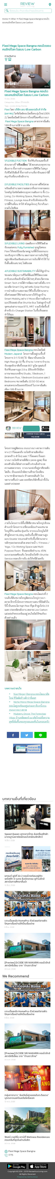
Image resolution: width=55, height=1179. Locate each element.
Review (24, 106)
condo (12, 106)
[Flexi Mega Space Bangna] (6, 1152)
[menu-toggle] (5, 4)
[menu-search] (49, 4)
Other (13, 18)
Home (5, 18)
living (18, 106)
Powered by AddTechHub (27, 1177)
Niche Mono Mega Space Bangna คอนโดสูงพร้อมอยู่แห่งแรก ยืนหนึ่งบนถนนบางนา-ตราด (29, 705)
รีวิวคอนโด (25, 102)
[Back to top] (45, 1169)
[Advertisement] (27, 34)
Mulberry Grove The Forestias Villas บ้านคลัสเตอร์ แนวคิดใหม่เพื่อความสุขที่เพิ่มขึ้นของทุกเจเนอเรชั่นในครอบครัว (29, 717)
